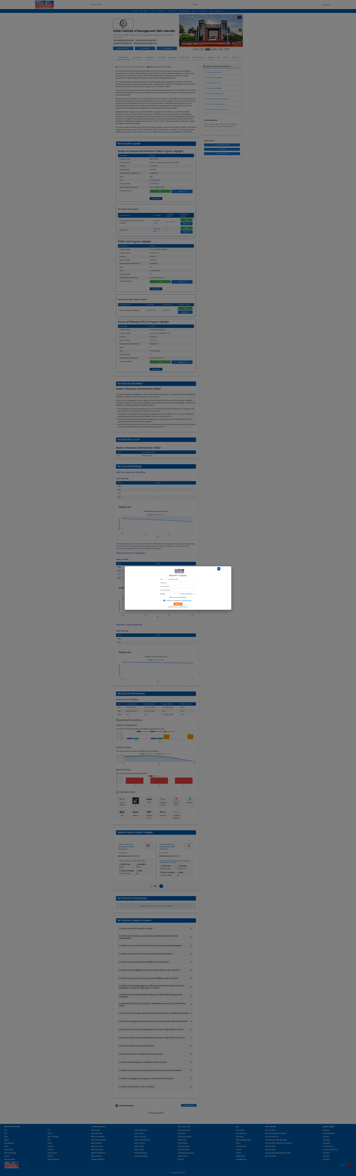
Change (183, 597)
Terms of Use (186, 600)
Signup (178, 604)
